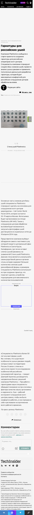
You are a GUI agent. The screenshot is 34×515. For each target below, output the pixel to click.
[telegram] (9, 466)
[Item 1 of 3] (16, 119)
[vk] (6, 466)
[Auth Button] (31, 3)
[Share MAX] (12, 512)
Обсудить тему (27, 92)
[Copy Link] (29, 512)
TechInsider (11, 3)
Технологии (4, 40)
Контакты (4, 476)
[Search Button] (28, 3)
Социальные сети (8, 95)
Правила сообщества (7, 472)
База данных (17, 95)
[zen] (13, 466)
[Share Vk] (4, 512)
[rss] (2, 466)
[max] (17, 466)
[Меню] (2, 3)
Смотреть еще (16, 306)
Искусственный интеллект (14, 40)
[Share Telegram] (20, 512)
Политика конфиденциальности (11, 474)
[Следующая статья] (16, 454)
